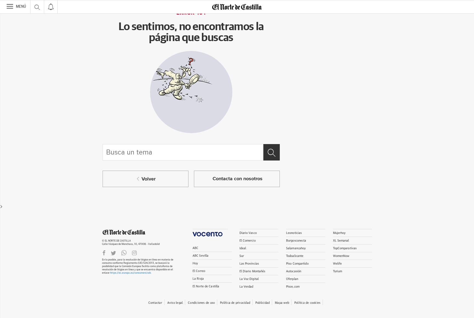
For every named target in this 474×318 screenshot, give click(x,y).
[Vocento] (210, 232)
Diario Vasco (248, 232)
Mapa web (282, 302)
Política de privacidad (235, 302)
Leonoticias (294, 232)
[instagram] (134, 252)
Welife (337, 263)
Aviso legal (175, 302)
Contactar (155, 302)
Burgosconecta (296, 240)
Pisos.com (293, 286)
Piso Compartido (297, 263)
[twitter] (113, 252)
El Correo (199, 271)
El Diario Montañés (252, 271)
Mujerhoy (339, 232)
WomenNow (341, 255)
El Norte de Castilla (206, 286)
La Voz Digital (249, 278)
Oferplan (292, 278)
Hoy (195, 263)
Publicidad (262, 302)
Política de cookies (307, 302)
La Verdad (246, 286)
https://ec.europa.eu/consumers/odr (130, 273)
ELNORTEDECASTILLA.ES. (124, 232)
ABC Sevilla (200, 255)
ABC (195, 248)
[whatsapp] (124, 252)
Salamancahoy (296, 248)
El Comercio (247, 240)
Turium (337, 271)
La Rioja (198, 278)
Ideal (242, 248)
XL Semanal (341, 240)
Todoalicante (294, 255)
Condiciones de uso (201, 302)
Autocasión (293, 271)
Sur (241, 255)
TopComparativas (345, 248)
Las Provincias (249, 263)
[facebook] (104, 252)
